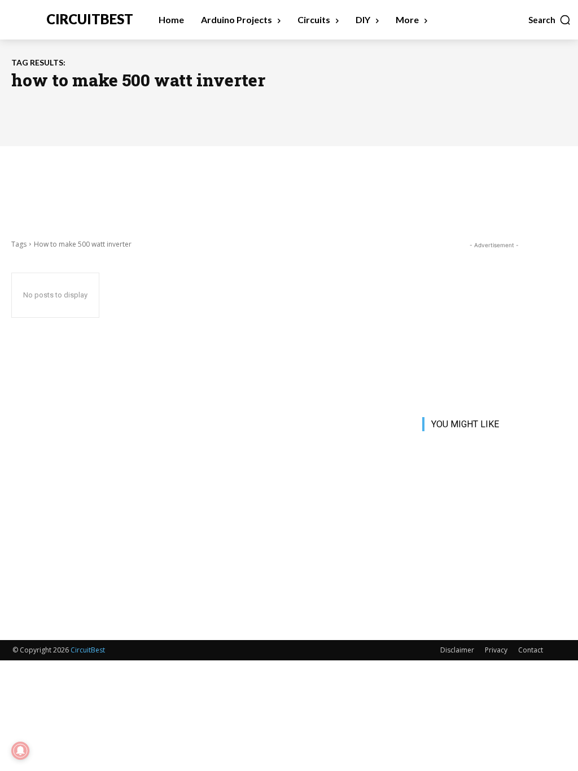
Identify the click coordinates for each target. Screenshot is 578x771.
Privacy (496, 650)
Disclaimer (457, 650)
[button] (549, 20)
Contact (530, 650)
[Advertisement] (289, 191)
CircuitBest (88, 650)
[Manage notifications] (20, 751)
